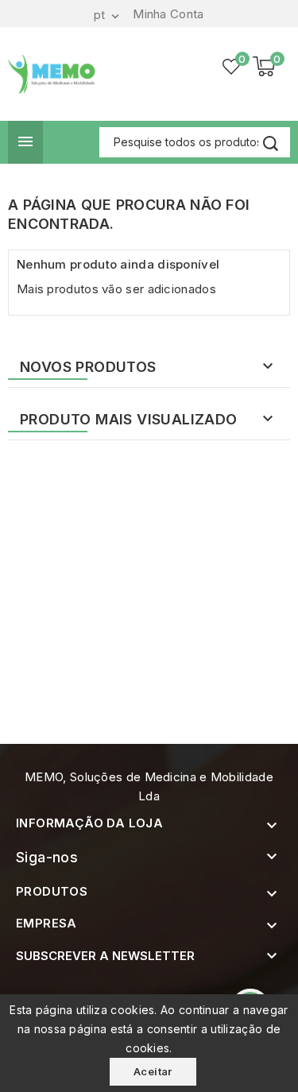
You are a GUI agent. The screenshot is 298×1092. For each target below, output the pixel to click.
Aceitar (153, 1071)
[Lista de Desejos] (232, 67)
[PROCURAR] (270, 143)
